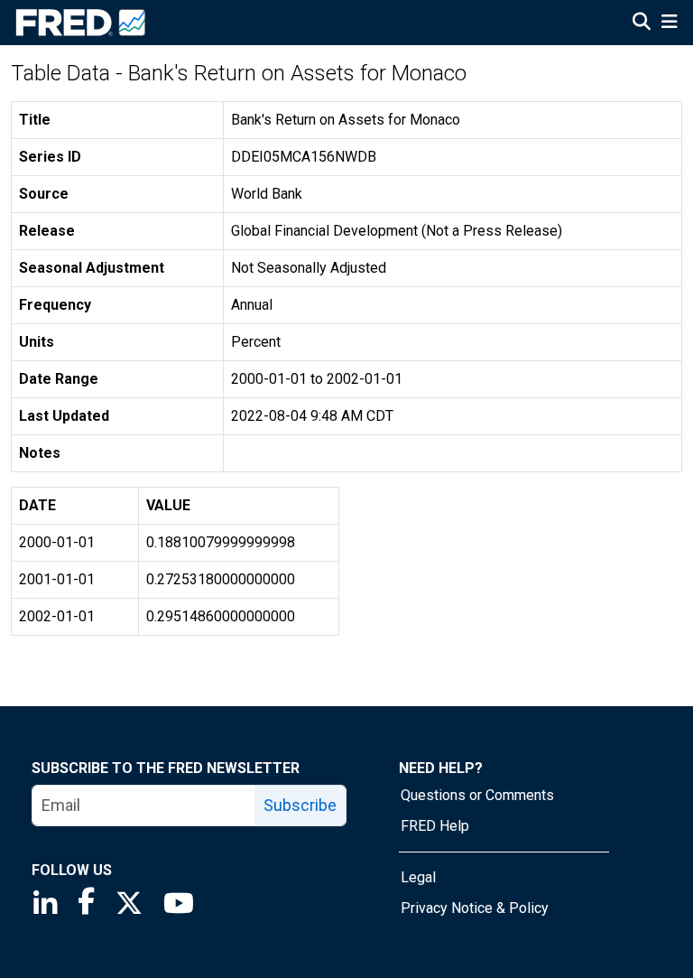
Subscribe (300, 805)
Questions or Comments (477, 795)
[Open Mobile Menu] (669, 23)
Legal (418, 877)
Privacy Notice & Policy (475, 908)
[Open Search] (641, 23)
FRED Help (435, 825)
